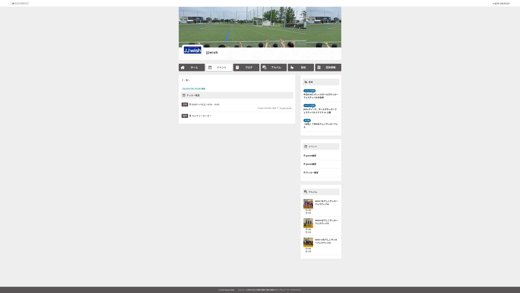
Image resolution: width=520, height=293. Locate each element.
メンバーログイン (20, 3)
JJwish (212, 52)
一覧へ (187, 80)
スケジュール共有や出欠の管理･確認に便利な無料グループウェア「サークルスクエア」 (270, 290)
